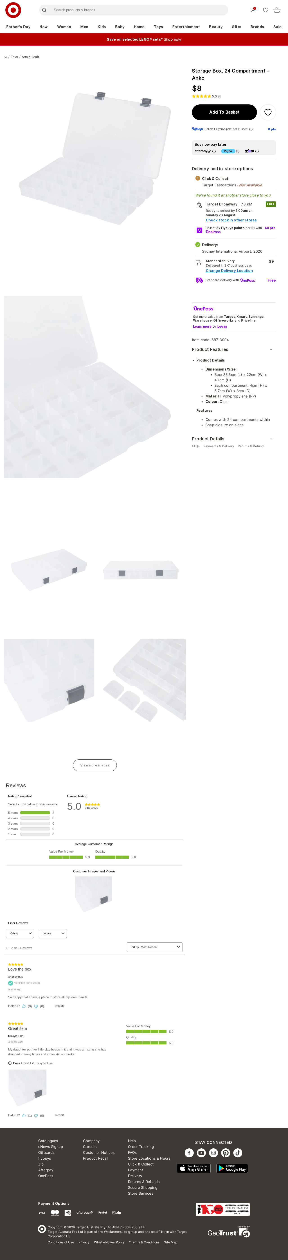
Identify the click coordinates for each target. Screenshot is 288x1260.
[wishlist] (265, 9)
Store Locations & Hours (149, 1158)
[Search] (44, 10)
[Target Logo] (13, 10)
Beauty (216, 26)
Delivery (135, 1176)
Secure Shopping (143, 1187)
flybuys (44, 1158)
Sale (277, 26)
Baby (120, 26)
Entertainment (186, 26)
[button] (224, 112)
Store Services (140, 1193)
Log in (222, 326)
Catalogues (48, 1141)
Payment (135, 1170)
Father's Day (18, 26)
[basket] (277, 10)
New (44, 26)
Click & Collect (141, 1164)
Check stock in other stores (231, 220)
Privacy (84, 1242)
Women (64, 26)
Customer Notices (98, 1152)
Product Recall (95, 1158)
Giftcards (46, 1152)
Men (84, 26)
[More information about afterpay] (214, 151)
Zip (41, 1164)
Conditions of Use (61, 1242)
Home (139, 26)
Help (132, 1141)
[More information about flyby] (251, 129)
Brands (257, 26)
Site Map (170, 1242)
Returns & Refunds (144, 1181)
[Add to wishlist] (268, 112)
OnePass (45, 1176)
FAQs (132, 1152)
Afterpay (45, 1170)
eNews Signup (50, 1146)
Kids (102, 26)
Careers (90, 1146)
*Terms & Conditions (144, 1242)
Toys (158, 26)
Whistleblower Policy (109, 1242)
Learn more (202, 326)
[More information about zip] (257, 151)
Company (91, 1141)
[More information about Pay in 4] (238, 151)
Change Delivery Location (229, 270)
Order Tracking (141, 1146)
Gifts (236, 26)
